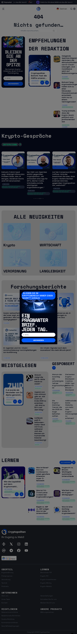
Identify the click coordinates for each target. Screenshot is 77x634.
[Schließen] (55, 292)
